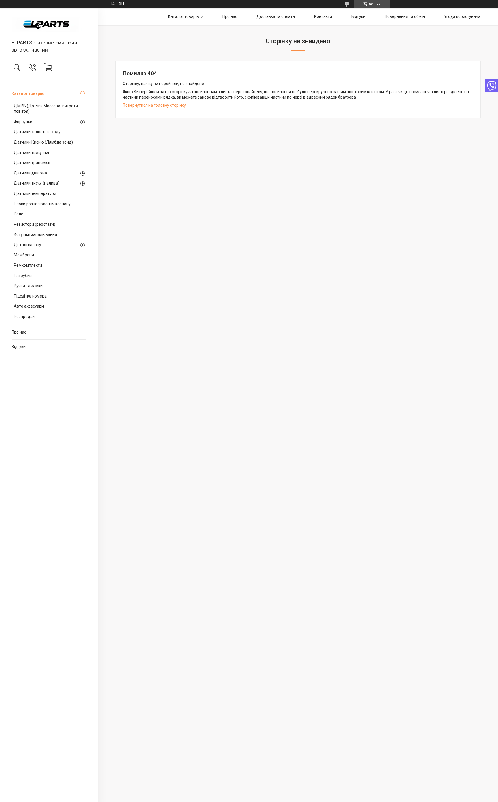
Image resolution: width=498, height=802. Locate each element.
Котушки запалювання (35, 234)
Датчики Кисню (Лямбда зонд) (43, 142)
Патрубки (23, 275)
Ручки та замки (28, 285)
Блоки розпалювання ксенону (42, 204)
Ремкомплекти (28, 265)
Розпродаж (25, 316)
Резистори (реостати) (34, 224)
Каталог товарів (28, 93)
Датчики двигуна (30, 173)
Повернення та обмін (405, 16)
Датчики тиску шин (32, 152)
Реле (18, 214)
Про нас (19, 332)
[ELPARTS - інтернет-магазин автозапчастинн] (49, 24)
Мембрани (24, 255)
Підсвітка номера (30, 296)
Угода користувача (462, 16)
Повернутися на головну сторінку (154, 105)
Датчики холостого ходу (37, 131)
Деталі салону (27, 244)
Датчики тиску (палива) (36, 183)
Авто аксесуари (29, 306)
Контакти (323, 16)
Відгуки (19, 346)
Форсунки (23, 121)
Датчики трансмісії (32, 162)
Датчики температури (35, 193)
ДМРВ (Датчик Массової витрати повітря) (46, 108)
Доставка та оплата (275, 16)
